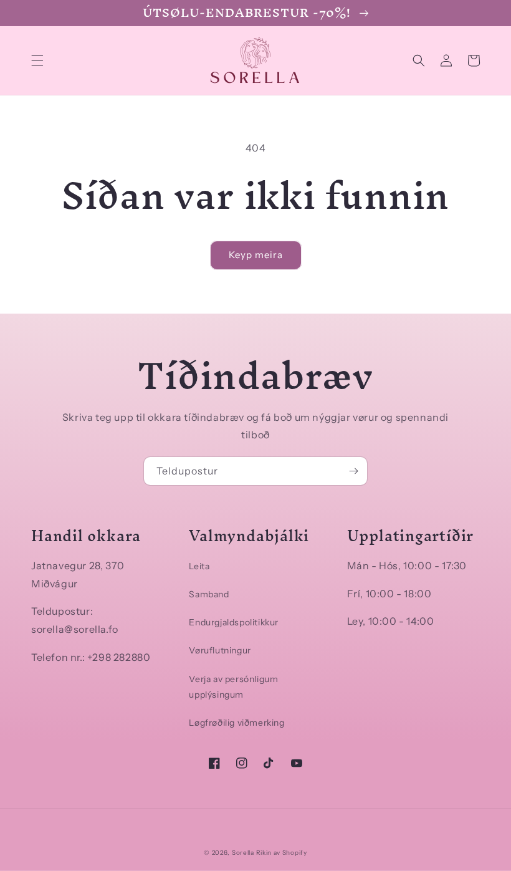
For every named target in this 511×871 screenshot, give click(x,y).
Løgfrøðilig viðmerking (236, 722)
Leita (199, 566)
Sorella (243, 853)
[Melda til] (353, 471)
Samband (209, 594)
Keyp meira (256, 255)
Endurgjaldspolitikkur (234, 622)
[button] (37, 60)
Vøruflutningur (220, 650)
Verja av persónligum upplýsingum (233, 686)
